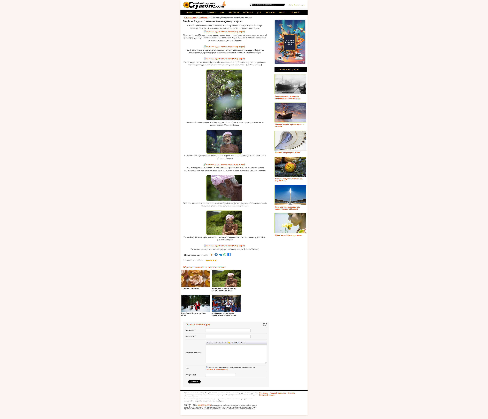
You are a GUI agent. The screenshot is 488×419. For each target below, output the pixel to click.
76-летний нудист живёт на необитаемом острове (224, 289)
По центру (222, 342)
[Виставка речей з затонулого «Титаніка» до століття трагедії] (290, 93)
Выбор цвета (232, 342)
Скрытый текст (235, 342)
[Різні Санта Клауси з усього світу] (195, 311)
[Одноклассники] (211, 255)
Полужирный (207, 342)
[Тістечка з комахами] (195, 286)
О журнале (263, 393)
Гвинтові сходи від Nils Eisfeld (287, 153)
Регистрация (299, 5)
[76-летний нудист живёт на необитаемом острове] (226, 286)
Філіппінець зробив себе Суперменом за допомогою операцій (224, 315)
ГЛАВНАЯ (189, 13)
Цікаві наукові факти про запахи (288, 235)
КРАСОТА (199, 13)
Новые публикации (267, 395)
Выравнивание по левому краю (219, 342)
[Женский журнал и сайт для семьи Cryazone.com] (204, 8)
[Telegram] (220, 255)
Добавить (194, 382)
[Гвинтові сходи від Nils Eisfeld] (290, 150)
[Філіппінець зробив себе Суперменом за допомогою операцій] (226, 311)
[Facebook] (229, 255)
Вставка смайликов (229, 342)
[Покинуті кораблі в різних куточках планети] (290, 121)
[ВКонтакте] (216, 255)
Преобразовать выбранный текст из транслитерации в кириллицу (241, 342)
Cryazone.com (204, 405)
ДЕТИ (222, 13)
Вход (291, 5)
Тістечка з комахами (190, 288)
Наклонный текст (210, 342)
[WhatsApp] (224, 255)
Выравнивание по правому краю (225, 342)
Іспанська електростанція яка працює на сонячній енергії (287, 208)
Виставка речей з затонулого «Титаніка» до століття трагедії (287, 97)
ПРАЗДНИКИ (295, 13)
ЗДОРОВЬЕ (211, 13)
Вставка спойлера (244, 342)
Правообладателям (278, 393)
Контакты (291, 393)
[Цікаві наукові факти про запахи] (290, 232)
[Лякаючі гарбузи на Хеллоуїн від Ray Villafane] (290, 176)
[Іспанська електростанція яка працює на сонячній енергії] (290, 204)
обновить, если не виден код (217, 369)
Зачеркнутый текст (216, 342)
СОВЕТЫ (282, 13)
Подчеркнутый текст (213, 342)
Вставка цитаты (238, 342)
